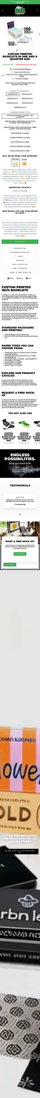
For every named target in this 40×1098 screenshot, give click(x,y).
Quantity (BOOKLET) (20, 91)
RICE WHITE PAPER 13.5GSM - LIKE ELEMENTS (20, 116)
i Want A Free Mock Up (20, 272)
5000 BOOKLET (27, 103)
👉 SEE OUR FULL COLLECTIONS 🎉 (20, 851)
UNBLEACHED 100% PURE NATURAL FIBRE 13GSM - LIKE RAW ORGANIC (20, 128)
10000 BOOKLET (20, 107)
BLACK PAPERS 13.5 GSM (20, 151)
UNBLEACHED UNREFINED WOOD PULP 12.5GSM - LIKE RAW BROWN (20, 122)
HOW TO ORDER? (20, 268)
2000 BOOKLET (12, 103)
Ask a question (19, 264)
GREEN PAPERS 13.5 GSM (20, 137)
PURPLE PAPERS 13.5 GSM (20, 146)
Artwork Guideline (20, 252)
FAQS (20, 256)
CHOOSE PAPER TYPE (20, 112)
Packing (20, 260)
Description (20, 248)
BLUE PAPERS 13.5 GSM (20, 142)
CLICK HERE (9, 564)
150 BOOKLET (13, 94)
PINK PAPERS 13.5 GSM (20, 133)
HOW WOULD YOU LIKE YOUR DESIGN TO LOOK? (20, 212)
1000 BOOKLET (27, 98)
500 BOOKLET (12, 98)
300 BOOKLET (27, 94)
